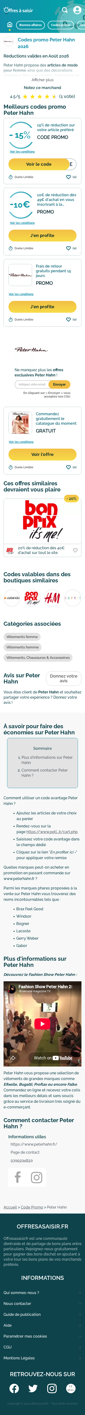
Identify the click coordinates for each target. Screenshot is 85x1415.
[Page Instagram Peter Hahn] (36, 1177)
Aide (8, 1325)
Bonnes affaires (30, 25)
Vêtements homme (22, 647)
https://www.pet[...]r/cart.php (52, 832)
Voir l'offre (42, 454)
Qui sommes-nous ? (21, 1292)
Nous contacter (17, 1303)
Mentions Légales (19, 1358)
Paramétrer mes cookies (25, 1336)
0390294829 (22, 1160)
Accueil (9, 24)
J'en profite (42, 235)
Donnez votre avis (63, 678)
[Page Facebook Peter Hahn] (17, 1177)
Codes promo (61, 25)
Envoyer (59, 384)
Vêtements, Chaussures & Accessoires (38, 658)
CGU (8, 1347)
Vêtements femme (22, 637)
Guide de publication (22, 1314)
